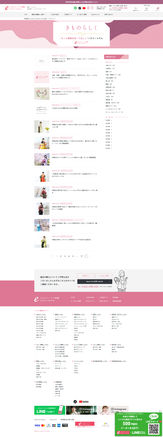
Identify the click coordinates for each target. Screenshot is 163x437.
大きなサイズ (115, 319)
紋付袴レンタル (116, 344)
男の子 (94, 317)
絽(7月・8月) (115, 326)
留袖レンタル (40, 361)
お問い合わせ (103, 301)
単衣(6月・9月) (116, 321)
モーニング (58, 364)
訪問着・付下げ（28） (113, 103)
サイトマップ (53, 419)
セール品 (57, 396)
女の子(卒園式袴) (60, 352)
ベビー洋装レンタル (99, 344)
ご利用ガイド (103, 297)
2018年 (108, 145)
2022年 (108, 133)
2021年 (108, 136)
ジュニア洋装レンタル (80, 344)
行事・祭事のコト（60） (114, 75)
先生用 (76, 328)
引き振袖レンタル (41, 382)
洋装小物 (57, 393)
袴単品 (76, 339)
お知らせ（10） (111, 65)
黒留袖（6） (110, 100)
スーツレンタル (78, 361)
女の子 (94, 319)
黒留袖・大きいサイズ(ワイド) (43, 369)
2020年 (108, 139)
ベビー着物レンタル (42, 344)
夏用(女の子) (96, 324)
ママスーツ (77, 364)
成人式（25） (110, 81)
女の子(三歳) (39, 326)
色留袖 (38, 375)
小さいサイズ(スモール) (61, 321)
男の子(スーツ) (78, 349)
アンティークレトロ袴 (80, 326)
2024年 (108, 126)
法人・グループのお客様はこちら (101, 7)
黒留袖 (38, 366)
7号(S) (76, 366)
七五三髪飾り (58, 384)
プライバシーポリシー (40, 419)
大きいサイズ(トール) (61, 324)
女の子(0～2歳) (40, 349)
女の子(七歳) (39, 330)
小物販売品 (58, 382)
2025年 (108, 123)
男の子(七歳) (39, 324)
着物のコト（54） (111, 106)
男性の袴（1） (110, 90)
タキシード (58, 366)
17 (82, 256)
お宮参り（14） (111, 68)
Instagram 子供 (92, 8)
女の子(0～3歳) (97, 349)
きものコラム (90, 301)
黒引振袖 (38, 387)
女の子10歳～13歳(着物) (61, 356)
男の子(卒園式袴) (60, 347)
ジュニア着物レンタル (62, 344)
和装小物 (57, 391)
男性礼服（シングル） (61, 368)
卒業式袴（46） (111, 87)
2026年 (108, 120)
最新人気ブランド (41, 335)
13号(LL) (76, 373)
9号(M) (76, 370)
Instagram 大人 (88, 8)
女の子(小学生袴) (60, 354)
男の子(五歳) (39, 321)
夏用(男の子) (96, 321)
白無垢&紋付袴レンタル (119, 361)
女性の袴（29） (111, 93)
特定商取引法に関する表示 (67, 419)
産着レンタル (97, 314)
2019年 (108, 142)
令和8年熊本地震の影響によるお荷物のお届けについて (81, 2)
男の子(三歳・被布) (41, 319)
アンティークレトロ (60, 317)
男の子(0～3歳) (97, 347)
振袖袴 (76, 337)
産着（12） (109, 72)
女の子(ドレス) (78, 352)
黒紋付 (113, 349)
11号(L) (76, 368)
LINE (75, 8)
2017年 (108, 148)
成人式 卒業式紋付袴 (118, 347)
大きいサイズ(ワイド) (61, 328)
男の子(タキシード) (79, 347)
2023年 (108, 130)
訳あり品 (38, 337)
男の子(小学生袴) (60, 349)
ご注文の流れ (90, 297)
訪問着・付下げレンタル (119, 314)
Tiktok (79, 8)
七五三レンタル (41, 314)
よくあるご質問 (76, 301)
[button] (160, 411)
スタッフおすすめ (41, 333)
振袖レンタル (59, 314)
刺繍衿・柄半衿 (59, 389)
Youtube (84, 8)
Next (86, 256)
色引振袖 (38, 384)
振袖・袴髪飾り (59, 387)
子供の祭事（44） (112, 78)
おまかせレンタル (41, 372)
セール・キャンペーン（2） (115, 112)
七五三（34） (110, 96)
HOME (73, 297)
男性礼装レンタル (60, 361)
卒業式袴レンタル (79, 314)
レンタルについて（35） (113, 109)
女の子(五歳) (39, 328)
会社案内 (115, 297)
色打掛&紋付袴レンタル (100, 361)
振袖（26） (109, 84)
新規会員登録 (117, 301)
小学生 (76, 330)
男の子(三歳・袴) (41, 317)
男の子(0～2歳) (40, 347)
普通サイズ (58, 319)
